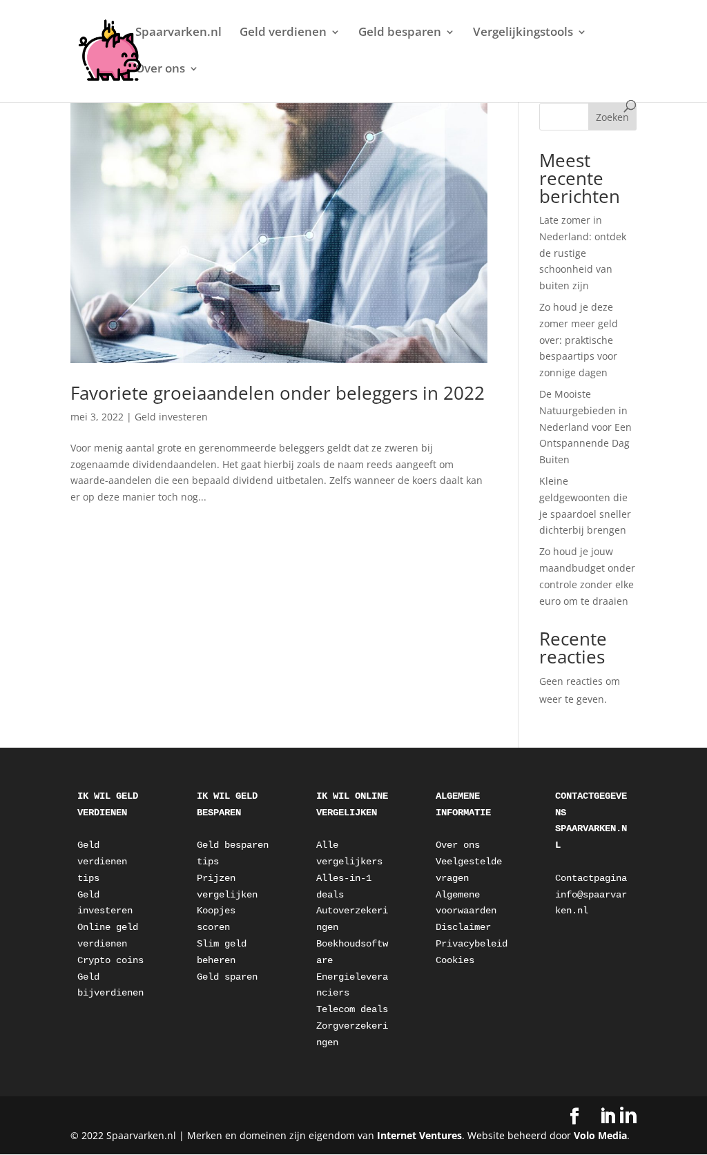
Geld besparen (399, 33)
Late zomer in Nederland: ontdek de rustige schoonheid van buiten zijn (582, 252)
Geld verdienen (283, 33)
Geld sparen (227, 976)
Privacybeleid (471, 943)
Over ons (160, 70)
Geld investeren (171, 416)
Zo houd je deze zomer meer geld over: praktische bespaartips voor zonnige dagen (578, 339)
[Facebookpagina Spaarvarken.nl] (574, 1116)
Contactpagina (591, 878)
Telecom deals (352, 1009)
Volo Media (600, 1135)
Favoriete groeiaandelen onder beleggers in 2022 (277, 392)
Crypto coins (110, 960)
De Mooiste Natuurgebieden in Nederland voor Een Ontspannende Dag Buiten (585, 426)
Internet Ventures (419, 1135)
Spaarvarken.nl (178, 33)
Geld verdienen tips (105, 861)
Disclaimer (463, 927)
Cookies (455, 960)
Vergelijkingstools (523, 33)
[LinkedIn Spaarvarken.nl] (618, 1116)
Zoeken (612, 117)
